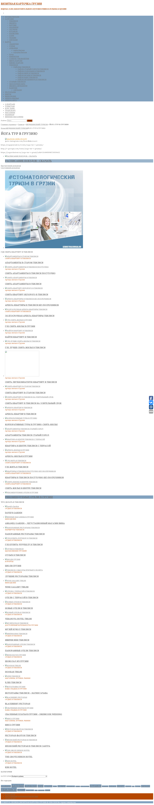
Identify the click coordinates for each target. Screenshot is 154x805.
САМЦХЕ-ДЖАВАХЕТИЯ (19, 59)
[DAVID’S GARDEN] (12, 506)
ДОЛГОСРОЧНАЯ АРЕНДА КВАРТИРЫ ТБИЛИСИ (29, 315)
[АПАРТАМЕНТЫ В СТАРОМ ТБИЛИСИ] (21, 256)
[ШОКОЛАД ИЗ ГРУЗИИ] (15, 655)
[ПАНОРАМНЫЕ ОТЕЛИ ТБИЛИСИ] (20, 644)
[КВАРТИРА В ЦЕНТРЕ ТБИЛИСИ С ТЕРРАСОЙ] (25, 439)
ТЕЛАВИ (12, 38)
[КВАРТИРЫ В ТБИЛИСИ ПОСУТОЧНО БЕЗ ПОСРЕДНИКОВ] (30, 471)
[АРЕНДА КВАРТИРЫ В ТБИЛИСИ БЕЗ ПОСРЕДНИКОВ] (28, 299)
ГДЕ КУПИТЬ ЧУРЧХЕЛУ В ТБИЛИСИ (24, 544)
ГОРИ (11, 36)
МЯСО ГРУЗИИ (12, 725)
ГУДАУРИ (48, 786)
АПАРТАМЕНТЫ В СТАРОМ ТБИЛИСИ (24, 262)
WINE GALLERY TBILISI (16, 587)
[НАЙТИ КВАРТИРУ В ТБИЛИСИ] (19, 331)
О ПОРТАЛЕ (10, 104)
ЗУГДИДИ (13, 29)
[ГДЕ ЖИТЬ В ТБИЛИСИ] (15, 460)
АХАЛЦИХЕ (13, 27)
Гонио (55, 786)
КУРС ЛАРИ (10, 108)
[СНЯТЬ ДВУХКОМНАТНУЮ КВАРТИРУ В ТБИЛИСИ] (22, 376)
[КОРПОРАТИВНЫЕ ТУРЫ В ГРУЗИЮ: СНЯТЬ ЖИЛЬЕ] (21, 418)
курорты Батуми (20, 52)
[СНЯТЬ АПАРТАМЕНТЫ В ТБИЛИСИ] (21, 277)
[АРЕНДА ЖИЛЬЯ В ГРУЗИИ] (17, 450)
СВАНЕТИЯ (14, 44)
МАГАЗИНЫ (10, 112)
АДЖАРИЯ (13, 48)
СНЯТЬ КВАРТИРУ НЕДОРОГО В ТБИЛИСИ (26, 294)
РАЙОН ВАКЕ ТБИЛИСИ (28, 77)
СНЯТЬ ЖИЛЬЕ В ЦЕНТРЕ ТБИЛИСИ (23, 488)
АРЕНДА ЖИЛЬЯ (12, 98)
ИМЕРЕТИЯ (14, 56)
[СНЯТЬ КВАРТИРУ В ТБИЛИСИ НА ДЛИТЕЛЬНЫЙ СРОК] (29, 397)
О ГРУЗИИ (9, 19)
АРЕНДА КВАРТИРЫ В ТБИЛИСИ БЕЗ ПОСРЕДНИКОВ (32, 305)
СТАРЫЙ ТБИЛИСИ (17, 82)
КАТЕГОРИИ (6, 776)
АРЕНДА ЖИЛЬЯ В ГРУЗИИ (18, 456)
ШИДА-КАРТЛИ (15, 61)
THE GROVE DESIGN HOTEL (18, 756)
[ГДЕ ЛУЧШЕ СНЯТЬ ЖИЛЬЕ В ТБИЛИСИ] (22, 341)
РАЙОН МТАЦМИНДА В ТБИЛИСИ (32, 79)
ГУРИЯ (12, 46)
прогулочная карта (17, 84)
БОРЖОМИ (14, 33)
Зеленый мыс (70, 786)
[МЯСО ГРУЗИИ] (12, 718)
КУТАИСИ (13, 31)
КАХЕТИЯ (13, 88)
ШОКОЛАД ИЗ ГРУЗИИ (16, 661)
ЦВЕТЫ (8, 94)
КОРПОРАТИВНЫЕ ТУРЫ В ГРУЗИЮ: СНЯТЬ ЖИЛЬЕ (31, 424)
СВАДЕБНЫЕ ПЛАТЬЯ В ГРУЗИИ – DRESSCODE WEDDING (33, 714)
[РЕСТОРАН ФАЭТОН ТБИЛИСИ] (19, 729)
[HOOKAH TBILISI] (13, 665)
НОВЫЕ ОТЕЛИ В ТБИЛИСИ (19, 608)
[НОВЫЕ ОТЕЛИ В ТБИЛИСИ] (17, 602)
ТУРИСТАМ (10, 106)
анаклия (47, 790)
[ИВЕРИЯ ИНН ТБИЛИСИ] (16, 634)
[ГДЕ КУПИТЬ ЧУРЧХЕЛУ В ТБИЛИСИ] (21, 538)
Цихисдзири (30, 790)
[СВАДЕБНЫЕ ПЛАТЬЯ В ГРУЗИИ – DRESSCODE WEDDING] (19, 708)
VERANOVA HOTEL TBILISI (18, 619)
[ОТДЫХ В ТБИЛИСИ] (14, 549)
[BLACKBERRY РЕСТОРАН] (16, 697)
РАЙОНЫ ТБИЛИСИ (21, 67)
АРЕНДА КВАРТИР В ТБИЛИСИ (20, 414)
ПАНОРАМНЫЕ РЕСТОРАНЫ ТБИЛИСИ (25, 534)
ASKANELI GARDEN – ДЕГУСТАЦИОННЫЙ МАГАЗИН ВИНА (35, 523)
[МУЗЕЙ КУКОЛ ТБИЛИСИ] (16, 623)
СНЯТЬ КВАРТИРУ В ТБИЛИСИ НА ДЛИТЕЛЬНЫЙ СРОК (33, 403)
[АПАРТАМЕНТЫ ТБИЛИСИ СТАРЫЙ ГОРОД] (24, 429)
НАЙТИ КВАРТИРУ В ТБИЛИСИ (21, 337)
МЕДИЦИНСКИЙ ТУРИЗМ (37, 124)
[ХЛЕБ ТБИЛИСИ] (12, 676)
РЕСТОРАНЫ (10, 92)
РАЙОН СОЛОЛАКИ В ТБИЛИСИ (31, 71)
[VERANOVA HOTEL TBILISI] (17, 612)
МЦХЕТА (12, 23)
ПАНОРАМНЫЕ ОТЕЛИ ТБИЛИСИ (22, 650)
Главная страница (8, 124)
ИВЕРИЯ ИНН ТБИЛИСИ (17, 640)
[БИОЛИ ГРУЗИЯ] (12, 559)
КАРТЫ (8, 42)
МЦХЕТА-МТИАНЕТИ (18, 86)
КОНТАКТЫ (10, 794)
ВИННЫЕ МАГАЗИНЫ (14, 117)
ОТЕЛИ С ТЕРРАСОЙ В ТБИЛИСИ (21, 597)
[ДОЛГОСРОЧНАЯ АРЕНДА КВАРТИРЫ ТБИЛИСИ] (26, 309)
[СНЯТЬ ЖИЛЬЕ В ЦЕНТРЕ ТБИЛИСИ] (21, 482)
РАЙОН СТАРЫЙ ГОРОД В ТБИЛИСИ (33, 69)
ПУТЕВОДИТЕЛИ (12, 17)
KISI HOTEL (11, 767)
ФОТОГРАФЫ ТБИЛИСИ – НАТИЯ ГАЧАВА (26, 693)
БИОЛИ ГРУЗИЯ (13, 565)
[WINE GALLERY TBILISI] (15, 581)
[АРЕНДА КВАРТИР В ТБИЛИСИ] (18, 407)
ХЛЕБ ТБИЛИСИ (13, 682)
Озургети (128, 786)
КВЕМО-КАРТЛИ (16, 63)
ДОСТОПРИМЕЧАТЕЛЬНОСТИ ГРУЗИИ (21, 796)
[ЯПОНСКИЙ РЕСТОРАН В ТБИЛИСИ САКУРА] (21, 740)
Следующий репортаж (10, 168)
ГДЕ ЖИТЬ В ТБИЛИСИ (16, 467)
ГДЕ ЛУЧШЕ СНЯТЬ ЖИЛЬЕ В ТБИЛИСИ (25, 347)
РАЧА (11, 54)
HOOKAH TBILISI (13, 672)
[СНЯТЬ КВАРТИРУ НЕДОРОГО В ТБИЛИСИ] (24, 288)
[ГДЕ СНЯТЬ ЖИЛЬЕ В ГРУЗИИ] (18, 320)
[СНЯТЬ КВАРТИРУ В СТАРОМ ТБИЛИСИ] (22, 386)
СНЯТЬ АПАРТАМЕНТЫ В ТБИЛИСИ (23, 284)
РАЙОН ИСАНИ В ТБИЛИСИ (29, 75)
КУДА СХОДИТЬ (84, 786)
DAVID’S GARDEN (13, 512)
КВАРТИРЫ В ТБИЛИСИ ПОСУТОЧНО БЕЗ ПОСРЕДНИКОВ (34, 477)
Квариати (105, 786)
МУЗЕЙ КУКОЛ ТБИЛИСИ (18, 629)
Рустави (137, 786)
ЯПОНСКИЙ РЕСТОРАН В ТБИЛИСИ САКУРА (27, 746)
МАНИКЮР (9, 115)
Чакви (36, 790)
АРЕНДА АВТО (11, 100)
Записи (21, 124)
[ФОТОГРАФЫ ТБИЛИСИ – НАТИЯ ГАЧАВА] (15, 687)
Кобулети (112, 786)
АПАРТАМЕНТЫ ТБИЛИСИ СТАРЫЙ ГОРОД (27, 435)
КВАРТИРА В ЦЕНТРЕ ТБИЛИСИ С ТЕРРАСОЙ (28, 445)
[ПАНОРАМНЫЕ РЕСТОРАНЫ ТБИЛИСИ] (22, 528)
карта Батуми (19, 50)
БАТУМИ (12, 25)
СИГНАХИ (13, 40)
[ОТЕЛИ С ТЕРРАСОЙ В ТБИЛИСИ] (20, 591)
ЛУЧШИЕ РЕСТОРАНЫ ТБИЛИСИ (22, 576)
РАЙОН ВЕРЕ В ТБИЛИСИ (28, 73)
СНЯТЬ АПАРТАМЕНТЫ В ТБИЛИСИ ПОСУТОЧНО (30, 273)
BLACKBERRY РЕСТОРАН (17, 703)
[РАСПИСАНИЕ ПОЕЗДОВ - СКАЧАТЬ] (21, 156)
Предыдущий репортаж (11, 166)
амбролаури (41, 790)
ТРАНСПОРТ (10, 110)
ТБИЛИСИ (13, 21)
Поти (133, 786)
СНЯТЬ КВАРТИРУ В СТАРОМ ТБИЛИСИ (25, 392)
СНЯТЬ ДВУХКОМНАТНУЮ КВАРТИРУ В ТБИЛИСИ (31, 382)
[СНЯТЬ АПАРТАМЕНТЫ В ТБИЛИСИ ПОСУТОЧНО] (27, 267)
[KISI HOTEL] (10, 761)
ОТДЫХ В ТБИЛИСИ (15, 555)
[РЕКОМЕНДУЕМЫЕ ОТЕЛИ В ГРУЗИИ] (21, 492)
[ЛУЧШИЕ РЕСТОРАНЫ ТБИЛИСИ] (24, 570)
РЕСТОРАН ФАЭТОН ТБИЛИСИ (20, 735)
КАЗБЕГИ (77, 786)
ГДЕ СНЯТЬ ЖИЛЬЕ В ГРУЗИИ (20, 326)
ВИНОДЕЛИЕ (10, 96)
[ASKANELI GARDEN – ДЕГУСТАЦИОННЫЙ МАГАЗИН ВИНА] (19, 517)
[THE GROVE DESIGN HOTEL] (17, 750)
